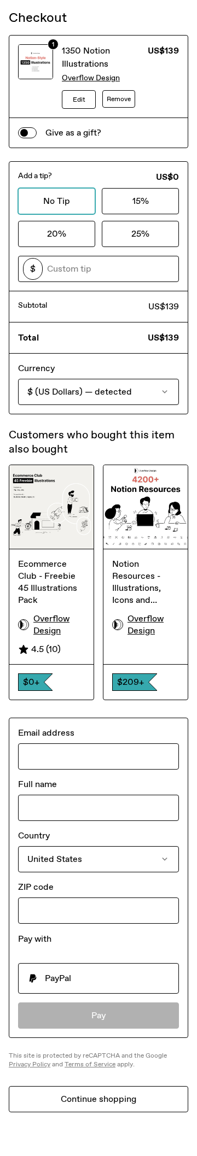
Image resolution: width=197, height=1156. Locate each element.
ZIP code (36, 887)
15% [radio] (140, 201)
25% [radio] (140, 233)
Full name (37, 784)
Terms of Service (90, 1064)
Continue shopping (98, 1099)
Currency (36, 368)
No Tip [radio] (56, 201)
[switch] (27, 132)
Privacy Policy (29, 1064)
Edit (79, 99)
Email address (46, 732)
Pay (98, 1015)
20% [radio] (56, 233)
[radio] (98, 978)
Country (34, 835)
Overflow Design (91, 78)
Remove (119, 99)
